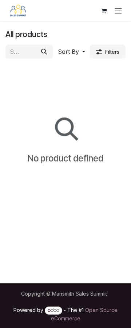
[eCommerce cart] (103, 10)
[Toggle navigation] (118, 10)
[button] (71, 52)
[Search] (44, 52)
